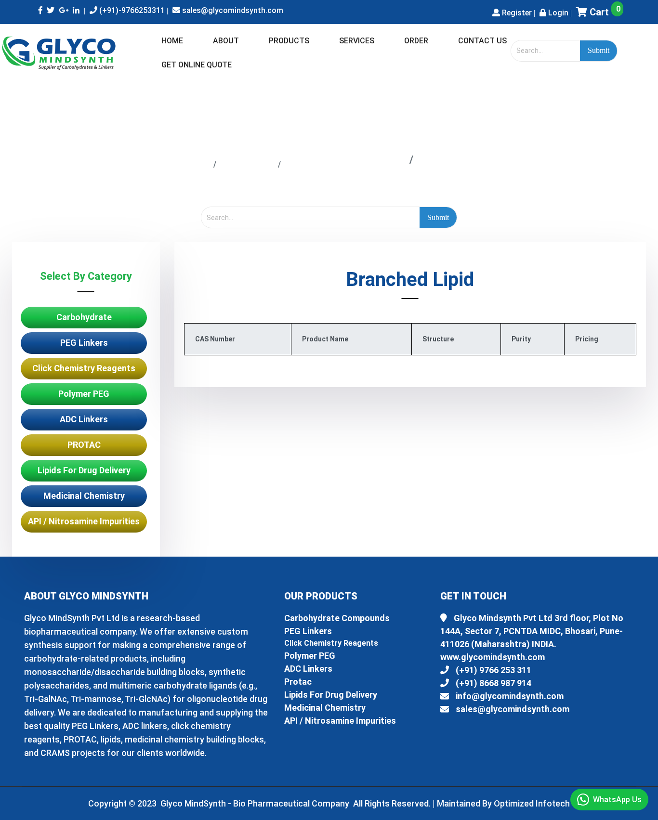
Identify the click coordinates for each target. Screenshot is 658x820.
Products (247, 163)
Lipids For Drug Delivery (345, 163)
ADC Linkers (84, 419)
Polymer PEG (83, 394)
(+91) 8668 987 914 (492, 683)
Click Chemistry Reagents (83, 368)
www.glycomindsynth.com (492, 657)
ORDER (416, 40)
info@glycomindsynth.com (509, 696)
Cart (603, 12)
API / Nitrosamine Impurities (84, 521)
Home (190, 163)
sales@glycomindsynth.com (231, 10)
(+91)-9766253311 (131, 10)
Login (557, 12)
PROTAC (84, 445)
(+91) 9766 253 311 (492, 670)
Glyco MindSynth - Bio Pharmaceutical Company (255, 803)
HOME (172, 40)
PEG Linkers (84, 343)
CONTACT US (482, 40)
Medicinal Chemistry (84, 496)
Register (516, 12)
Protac (298, 682)
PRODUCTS (289, 40)
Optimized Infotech (532, 803)
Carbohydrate (84, 317)
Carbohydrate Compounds (337, 618)
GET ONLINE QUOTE (196, 64)
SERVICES (356, 40)
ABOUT (226, 40)
